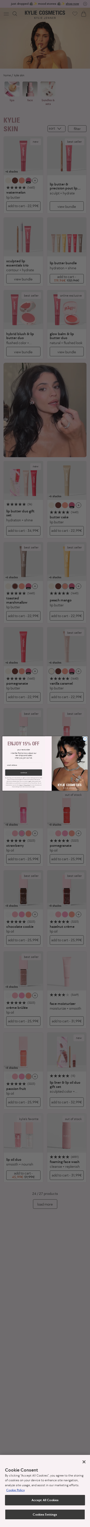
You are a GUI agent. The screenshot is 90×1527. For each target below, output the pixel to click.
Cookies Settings (45, 1514)
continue (23, 772)
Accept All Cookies (45, 1500)
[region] (45, 1491)
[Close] (84, 1461)
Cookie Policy (15, 1490)
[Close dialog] (85, 739)
